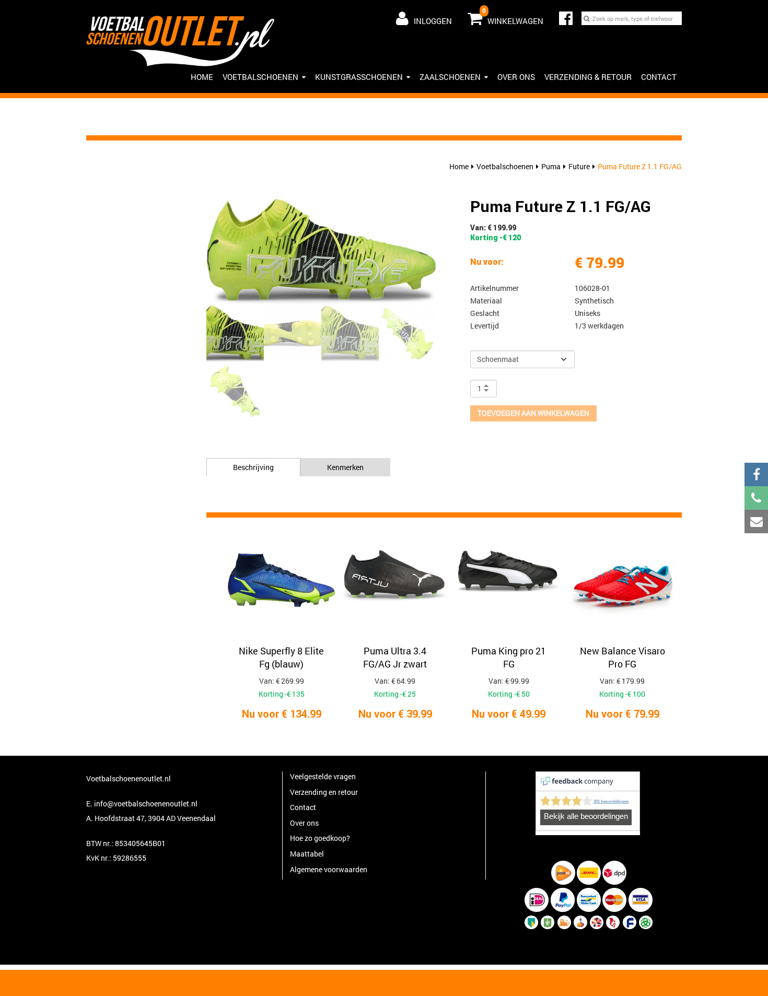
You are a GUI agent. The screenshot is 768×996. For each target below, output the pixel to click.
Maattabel (307, 854)
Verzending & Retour (588, 77)
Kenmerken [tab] (345, 467)
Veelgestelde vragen (323, 776)
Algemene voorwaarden (328, 869)
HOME (202, 77)
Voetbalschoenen (260, 77)
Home (459, 166)
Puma (551, 166)
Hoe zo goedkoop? (320, 838)
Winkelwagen (512, 16)
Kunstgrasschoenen (359, 77)
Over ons (516, 77)
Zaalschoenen (450, 77)
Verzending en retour (324, 792)
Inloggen (433, 21)
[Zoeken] (586, 18)
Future (579, 166)
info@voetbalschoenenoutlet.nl (145, 803)
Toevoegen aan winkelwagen (533, 413)
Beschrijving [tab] (253, 467)
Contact (659, 77)
